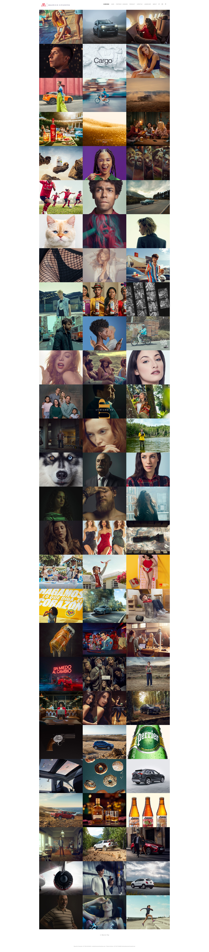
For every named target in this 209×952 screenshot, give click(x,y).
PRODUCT (132, 4)
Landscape (147, 4)
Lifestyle (139, 4)
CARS (112, 4)
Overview (106, 4)
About (155, 4)
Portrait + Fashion (122, 4)
